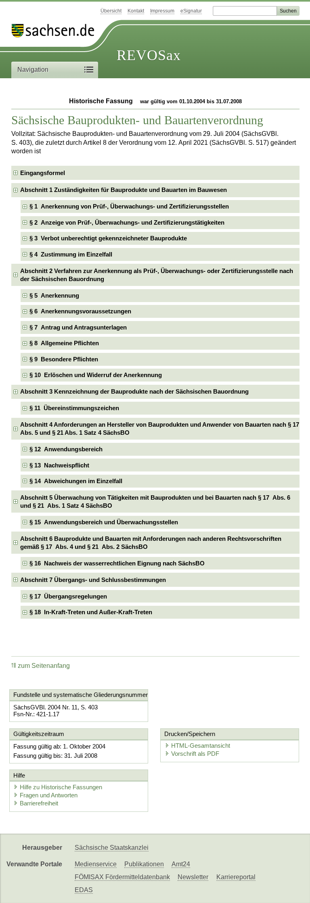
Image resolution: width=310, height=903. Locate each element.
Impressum (162, 11)
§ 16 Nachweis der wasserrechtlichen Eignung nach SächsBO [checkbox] (117, 563)
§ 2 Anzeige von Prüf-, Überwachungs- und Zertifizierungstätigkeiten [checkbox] (126, 222)
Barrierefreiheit (39, 803)
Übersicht (111, 11)
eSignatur (191, 11)
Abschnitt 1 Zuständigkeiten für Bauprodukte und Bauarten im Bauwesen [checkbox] (123, 189)
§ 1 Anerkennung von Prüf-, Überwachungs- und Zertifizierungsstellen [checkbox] (129, 206)
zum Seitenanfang (44, 665)
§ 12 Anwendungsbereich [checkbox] (66, 449)
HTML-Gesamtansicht (200, 745)
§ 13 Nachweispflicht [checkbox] (59, 465)
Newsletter (193, 877)
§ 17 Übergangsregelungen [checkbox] (68, 596)
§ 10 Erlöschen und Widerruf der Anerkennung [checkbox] (95, 374)
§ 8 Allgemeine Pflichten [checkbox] (64, 343)
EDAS (84, 889)
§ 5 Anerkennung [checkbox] (54, 295)
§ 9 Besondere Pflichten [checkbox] (63, 359)
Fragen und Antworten (49, 795)
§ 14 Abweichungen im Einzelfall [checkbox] (75, 481)
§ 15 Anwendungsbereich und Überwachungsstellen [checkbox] (103, 522)
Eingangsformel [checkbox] (42, 172)
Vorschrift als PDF (195, 753)
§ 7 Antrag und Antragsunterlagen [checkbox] (78, 327)
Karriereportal (236, 877)
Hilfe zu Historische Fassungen (61, 787)
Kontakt (136, 11)
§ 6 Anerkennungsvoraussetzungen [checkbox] (80, 311)
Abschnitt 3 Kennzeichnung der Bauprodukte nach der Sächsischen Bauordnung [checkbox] (134, 391)
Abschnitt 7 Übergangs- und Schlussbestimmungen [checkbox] (93, 579)
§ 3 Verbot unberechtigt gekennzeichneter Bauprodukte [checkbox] (108, 238)
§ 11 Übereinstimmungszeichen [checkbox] (74, 408)
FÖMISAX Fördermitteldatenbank (122, 877)
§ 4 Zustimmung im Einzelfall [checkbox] (70, 254)
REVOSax (149, 55)
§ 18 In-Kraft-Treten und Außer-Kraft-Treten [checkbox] (90, 612)
